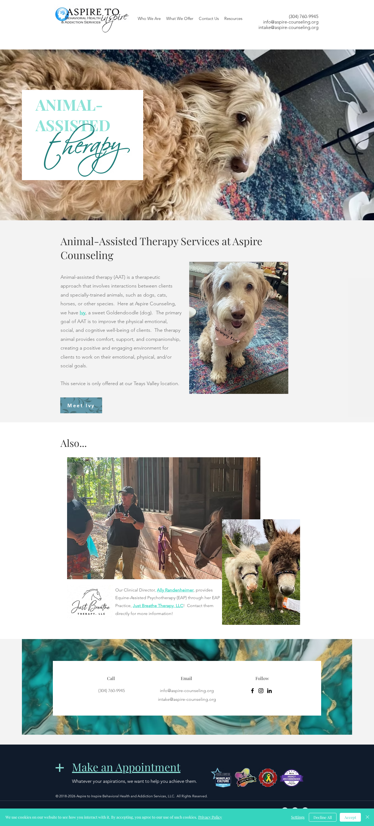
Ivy (82, 313)
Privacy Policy (210, 817)
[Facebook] (252, 690)
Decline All (322, 817)
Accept (350, 817)
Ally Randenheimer (175, 590)
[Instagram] (261, 690)
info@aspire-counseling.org (290, 22)
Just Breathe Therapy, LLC (158, 605)
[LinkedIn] (269, 690)
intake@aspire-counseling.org (288, 27)
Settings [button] (297, 817)
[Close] (367, 817)
